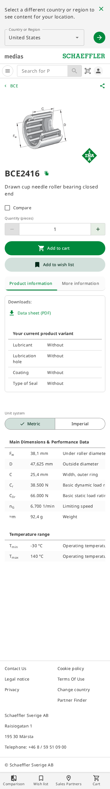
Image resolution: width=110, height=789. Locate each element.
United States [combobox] (25, 37)
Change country (73, 689)
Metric (33, 423)
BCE (14, 86)
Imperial (80, 423)
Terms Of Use (71, 679)
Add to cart (58, 248)
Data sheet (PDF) (34, 313)
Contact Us (16, 668)
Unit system (15, 413)
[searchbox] (42, 70)
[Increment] (98, 229)
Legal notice (17, 679)
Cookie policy (70, 668)
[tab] (31, 283)
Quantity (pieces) (19, 218)
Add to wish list (58, 264)
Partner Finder (72, 700)
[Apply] (99, 37)
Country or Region (24, 29)
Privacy (12, 689)
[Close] (101, 9)
